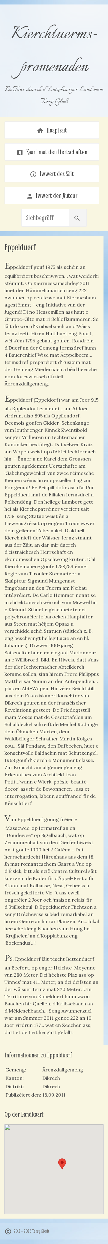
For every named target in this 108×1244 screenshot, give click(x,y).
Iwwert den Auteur (52, 195)
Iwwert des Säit (52, 174)
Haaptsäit (52, 130)
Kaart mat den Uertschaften (51, 152)
